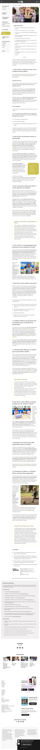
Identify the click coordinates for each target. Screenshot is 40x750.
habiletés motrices (15, 480)
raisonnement (27, 335)
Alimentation (5, 22)
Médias (3, 709)
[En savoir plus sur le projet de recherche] (18, 743)
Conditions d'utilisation (5, 707)
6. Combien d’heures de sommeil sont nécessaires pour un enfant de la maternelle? (26, 41)
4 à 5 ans (4, 9)
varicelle (17, 156)
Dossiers (3, 691)
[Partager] (17, 647)
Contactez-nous (4, 711)
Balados (3, 694)
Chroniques (4, 690)
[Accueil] (20, 2)
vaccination (14, 146)
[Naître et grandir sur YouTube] (23, 721)
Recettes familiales (5, 26)
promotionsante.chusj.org (23, 593)
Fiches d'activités (5, 41)
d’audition (25, 75)
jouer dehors (23, 436)
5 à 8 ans (3, 686)
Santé (3, 51)
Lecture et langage (4, 13)
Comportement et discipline (5, 18)
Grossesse (3, 682)
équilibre (26, 482)
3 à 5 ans (15, 5)
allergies (15, 226)
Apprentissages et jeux (5, 37)
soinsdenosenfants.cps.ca (16, 616)
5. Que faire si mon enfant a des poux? (22, 38)
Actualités (3, 689)
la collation (31, 372)
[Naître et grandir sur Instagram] (16, 721)
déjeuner (14, 359)
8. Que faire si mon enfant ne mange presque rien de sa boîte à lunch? (26, 47)
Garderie (19, 5)
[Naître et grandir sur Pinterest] (20, 721)
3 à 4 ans (4, 7)
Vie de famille (5, 29)
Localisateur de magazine (33, 704)
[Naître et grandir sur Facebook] (18, 721)
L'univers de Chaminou (5, 700)
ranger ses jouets (23, 461)
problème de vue (19, 75)
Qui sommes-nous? (5, 706)
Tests (2, 698)
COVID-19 (30, 211)
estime (17, 509)
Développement (5, 6)
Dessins (3, 45)
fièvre (20, 199)
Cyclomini (3, 701)
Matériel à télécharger (5, 699)
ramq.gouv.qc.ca (7, 609)
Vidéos (3, 693)
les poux (28, 286)
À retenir (16, 54)
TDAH (23, 228)
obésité (25, 520)
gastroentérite (16, 211)
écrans (28, 539)
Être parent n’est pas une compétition (8, 705)
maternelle (15, 490)
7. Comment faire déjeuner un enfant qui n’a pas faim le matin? (26, 44)
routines (15, 447)
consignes (21, 465)
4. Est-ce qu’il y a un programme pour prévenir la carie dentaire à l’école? (25, 36)
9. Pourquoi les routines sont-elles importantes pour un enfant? (25, 50)
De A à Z (3, 680)
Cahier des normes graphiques (7, 710)
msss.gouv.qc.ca (10, 602)
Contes (3, 44)
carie (20, 250)
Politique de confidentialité (6, 708)
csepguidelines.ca (30, 614)
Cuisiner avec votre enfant (5, 24)
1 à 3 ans (3, 684)
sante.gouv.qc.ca (22, 597)
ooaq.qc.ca (27, 606)
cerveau (28, 330)
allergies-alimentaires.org (15, 591)
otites (26, 119)
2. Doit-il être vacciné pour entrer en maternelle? (24, 30)
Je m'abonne (25, 714)
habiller (32, 459)
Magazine (3, 692)
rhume (21, 211)
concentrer (14, 336)
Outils (2, 697)
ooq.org (19, 604)
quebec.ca (33, 595)
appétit (27, 365)
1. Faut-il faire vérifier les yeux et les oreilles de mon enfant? (25, 28)
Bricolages (4, 43)
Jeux (3, 47)
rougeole (31, 180)
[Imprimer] (22, 647)
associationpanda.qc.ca (27, 611)
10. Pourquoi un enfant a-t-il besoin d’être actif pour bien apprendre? (26, 52)
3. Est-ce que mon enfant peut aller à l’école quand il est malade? (26, 33)
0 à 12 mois (3, 683)
